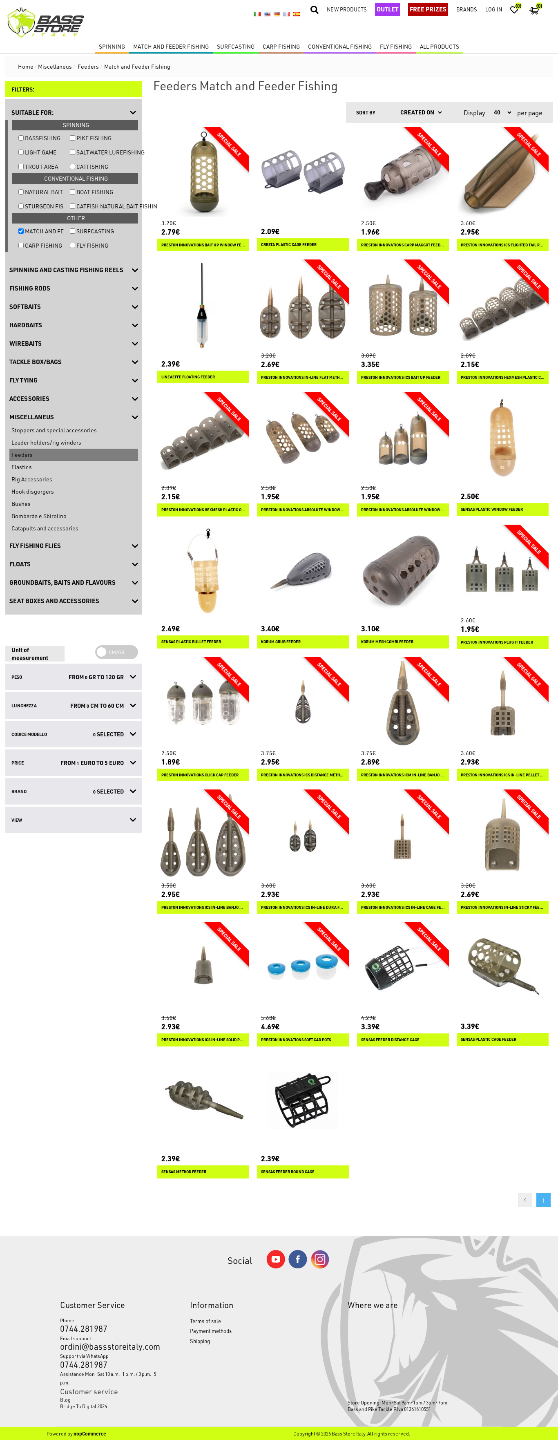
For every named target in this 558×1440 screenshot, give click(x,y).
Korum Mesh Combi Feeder (387, 642)
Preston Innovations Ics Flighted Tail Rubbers (503, 245)
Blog (65, 1399)
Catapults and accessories (44, 528)
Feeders (22, 454)
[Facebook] (297, 1266)
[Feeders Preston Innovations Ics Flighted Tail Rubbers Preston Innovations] (502, 173)
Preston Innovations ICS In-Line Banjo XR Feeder (203, 907)
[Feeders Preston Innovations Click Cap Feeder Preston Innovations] (203, 703)
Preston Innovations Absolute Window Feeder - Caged (303, 510)
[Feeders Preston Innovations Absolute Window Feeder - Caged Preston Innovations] (303, 438)
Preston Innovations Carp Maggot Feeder (403, 245)
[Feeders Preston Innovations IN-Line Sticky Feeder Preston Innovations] (502, 835)
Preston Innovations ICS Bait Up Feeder (400, 377)
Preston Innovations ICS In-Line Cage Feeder (403, 907)
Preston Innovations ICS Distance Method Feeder (303, 775)
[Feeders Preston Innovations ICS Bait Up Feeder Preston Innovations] (403, 305)
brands (466, 9)
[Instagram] (319, 1266)
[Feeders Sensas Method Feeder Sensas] (203, 1100)
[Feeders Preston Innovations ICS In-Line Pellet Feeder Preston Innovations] (502, 703)
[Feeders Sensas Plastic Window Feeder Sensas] (502, 438)
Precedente (525, 1200)
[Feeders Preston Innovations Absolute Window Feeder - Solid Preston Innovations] (403, 438)
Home (25, 66)
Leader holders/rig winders (46, 442)
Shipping (200, 1340)
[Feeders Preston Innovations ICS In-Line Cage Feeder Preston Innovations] (403, 835)
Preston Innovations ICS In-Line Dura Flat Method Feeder (303, 907)
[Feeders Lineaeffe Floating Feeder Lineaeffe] (203, 305)
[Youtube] (275, 1266)
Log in (493, 9)
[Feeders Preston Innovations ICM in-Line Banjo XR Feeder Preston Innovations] (403, 703)
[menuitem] (108, 1399)
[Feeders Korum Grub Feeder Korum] (303, 570)
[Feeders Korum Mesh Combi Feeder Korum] (403, 570)
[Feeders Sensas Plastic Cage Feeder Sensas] (502, 968)
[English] (267, 14)
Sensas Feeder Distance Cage (390, 1040)
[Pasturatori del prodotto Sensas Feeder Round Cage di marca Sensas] (303, 1100)
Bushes (21, 504)
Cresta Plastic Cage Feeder (289, 244)
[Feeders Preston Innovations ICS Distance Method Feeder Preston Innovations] (303, 703)
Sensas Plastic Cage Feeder (488, 1039)
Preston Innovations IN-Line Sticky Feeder (503, 907)
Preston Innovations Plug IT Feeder (497, 642)
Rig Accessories (31, 479)
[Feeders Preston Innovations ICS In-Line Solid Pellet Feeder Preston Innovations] (203, 968)
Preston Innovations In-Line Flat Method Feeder (303, 377)
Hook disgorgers (32, 491)
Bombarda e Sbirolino (39, 516)
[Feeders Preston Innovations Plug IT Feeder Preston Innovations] (502, 570)
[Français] (287, 14)
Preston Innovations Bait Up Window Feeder (203, 245)
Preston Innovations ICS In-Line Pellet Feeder (503, 775)
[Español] (296, 14)
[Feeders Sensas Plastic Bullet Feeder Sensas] (203, 570)
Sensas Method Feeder (183, 1171)
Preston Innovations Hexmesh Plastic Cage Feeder (503, 377)
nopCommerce (90, 1433)
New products (347, 9)
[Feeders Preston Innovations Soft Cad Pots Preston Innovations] (303, 968)
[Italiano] (257, 14)
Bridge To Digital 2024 (83, 1406)
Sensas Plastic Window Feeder (492, 509)
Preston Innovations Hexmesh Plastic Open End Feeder (203, 510)
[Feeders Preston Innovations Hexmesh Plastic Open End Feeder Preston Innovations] (203, 438)
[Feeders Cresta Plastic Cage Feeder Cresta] (303, 173)
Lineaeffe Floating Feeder (188, 377)
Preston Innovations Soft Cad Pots (296, 1040)
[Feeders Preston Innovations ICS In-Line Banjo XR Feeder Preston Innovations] (203, 835)
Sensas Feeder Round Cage (288, 1171)
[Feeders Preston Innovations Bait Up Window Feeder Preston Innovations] (203, 173)
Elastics (21, 467)
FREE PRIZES (428, 9)
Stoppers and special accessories (54, 430)
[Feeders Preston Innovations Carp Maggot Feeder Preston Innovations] (403, 173)
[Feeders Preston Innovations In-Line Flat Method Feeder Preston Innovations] (303, 305)
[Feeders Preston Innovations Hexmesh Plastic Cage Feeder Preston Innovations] (502, 305)
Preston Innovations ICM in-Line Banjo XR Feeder (403, 775)
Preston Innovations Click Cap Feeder (200, 775)
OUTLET (387, 9)
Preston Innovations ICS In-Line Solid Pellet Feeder (203, 1040)
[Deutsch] (277, 14)
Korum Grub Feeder (281, 642)
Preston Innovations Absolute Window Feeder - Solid (403, 510)
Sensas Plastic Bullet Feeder (191, 642)
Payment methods (211, 1330)
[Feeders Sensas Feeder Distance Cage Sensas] (403, 968)
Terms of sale (205, 1320)
